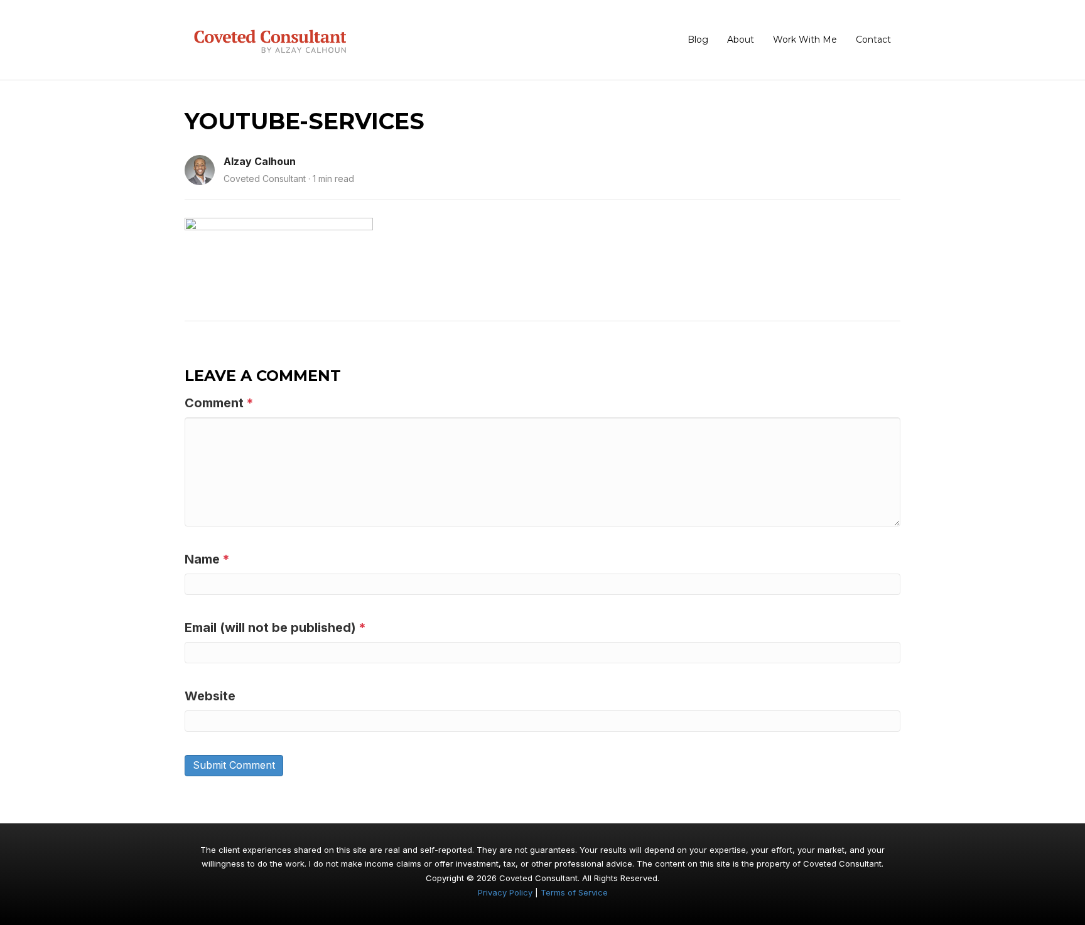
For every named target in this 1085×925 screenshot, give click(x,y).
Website (210, 695)
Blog (698, 39)
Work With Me (805, 39)
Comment (219, 402)
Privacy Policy (505, 892)
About (740, 39)
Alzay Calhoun (260, 161)
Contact (873, 39)
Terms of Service (574, 892)
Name (207, 559)
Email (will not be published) (275, 627)
